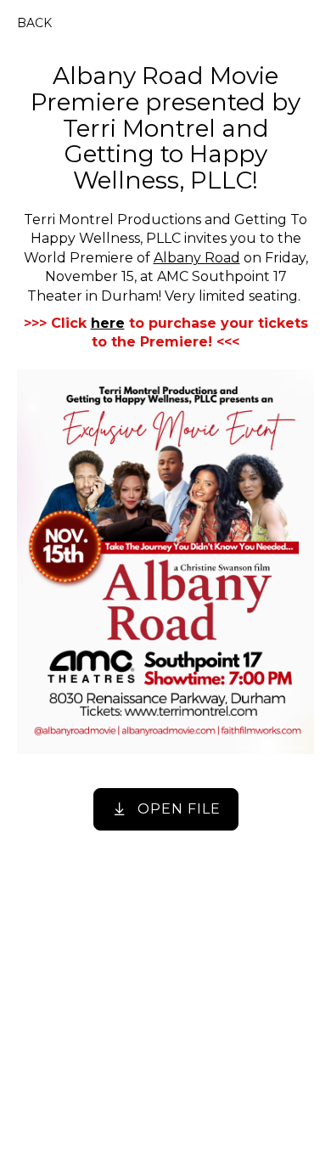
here (108, 323)
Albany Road (197, 258)
